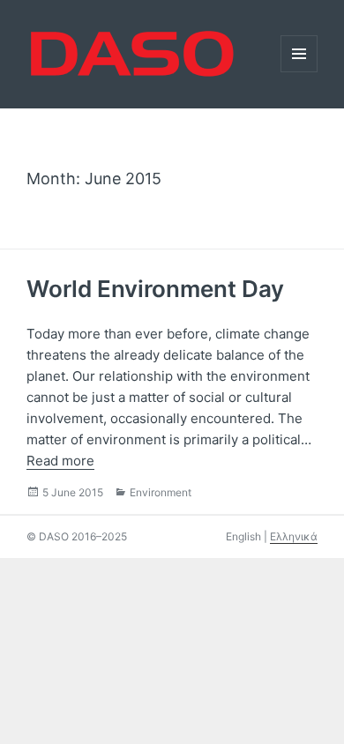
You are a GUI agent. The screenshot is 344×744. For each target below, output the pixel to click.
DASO (28, 26)
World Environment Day (155, 288)
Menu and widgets (299, 71)
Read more (60, 460)
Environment (160, 492)
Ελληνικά (294, 536)
